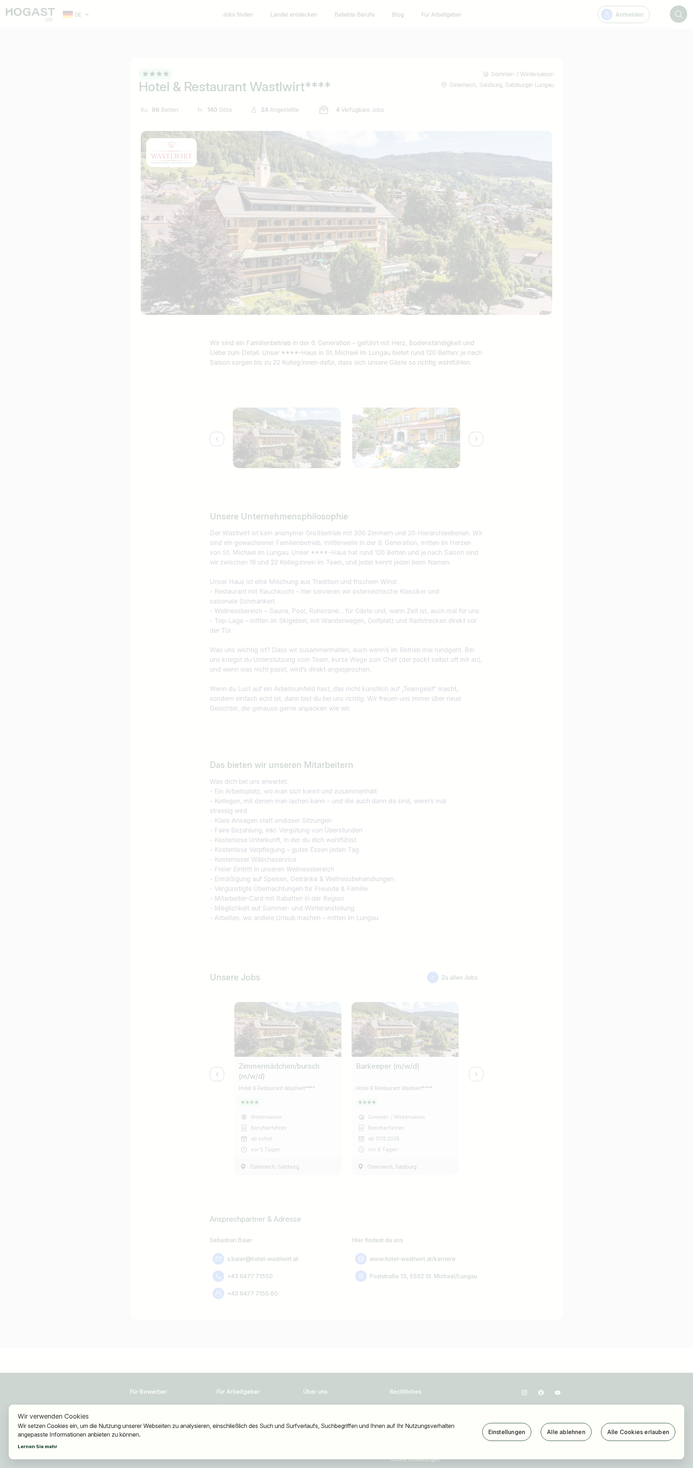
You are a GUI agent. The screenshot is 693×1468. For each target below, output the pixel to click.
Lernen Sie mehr (37, 1446)
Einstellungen (507, 1432)
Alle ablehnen (566, 1432)
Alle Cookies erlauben (638, 1432)
